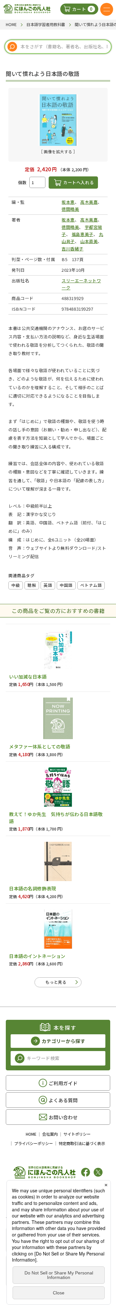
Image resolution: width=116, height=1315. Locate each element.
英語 (48, 585)
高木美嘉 (89, 202)
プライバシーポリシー (33, 1143)
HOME (31, 1134)
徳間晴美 (70, 209)
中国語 (66, 585)
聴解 (31, 585)
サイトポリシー (77, 1134)
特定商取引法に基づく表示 (82, 1143)
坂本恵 (68, 202)
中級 (15, 585)
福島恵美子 (82, 234)
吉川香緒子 (72, 249)
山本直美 (89, 241)
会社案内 (50, 1134)
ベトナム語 (91, 585)
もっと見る (55, 982)
